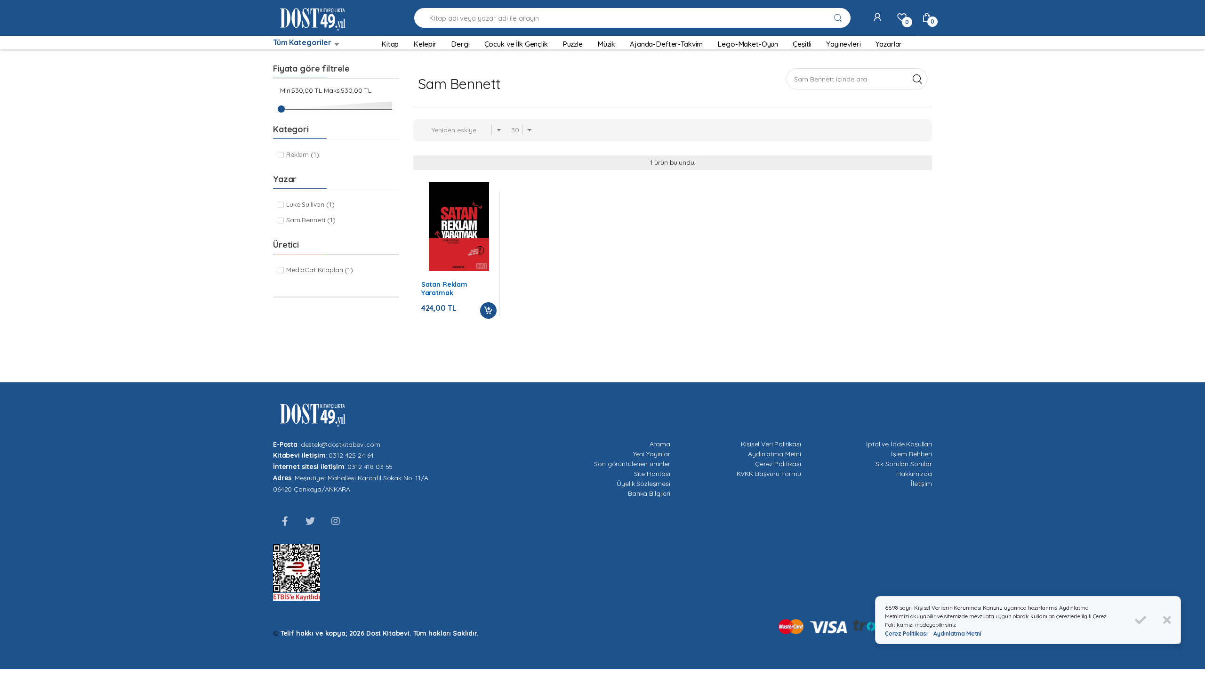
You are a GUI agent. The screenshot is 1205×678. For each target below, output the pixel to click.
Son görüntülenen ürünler (632, 464)
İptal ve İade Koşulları (899, 444)
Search (917, 79)
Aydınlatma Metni (774, 454)
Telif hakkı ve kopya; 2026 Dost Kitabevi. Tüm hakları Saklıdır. (379, 633)
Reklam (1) (302, 154)
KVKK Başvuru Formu (769, 473)
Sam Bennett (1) (311, 220)
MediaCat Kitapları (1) (319, 270)
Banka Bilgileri (649, 493)
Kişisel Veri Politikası (771, 444)
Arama (660, 444)
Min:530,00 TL (301, 90)
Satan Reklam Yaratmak (444, 288)
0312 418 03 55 (370, 466)
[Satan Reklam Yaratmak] (459, 226)
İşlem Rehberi (911, 454)
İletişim (921, 483)
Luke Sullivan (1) (310, 204)
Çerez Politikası (778, 464)
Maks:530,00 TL (347, 90)
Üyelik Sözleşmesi (643, 483)
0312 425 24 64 (351, 455)
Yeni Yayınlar (651, 454)
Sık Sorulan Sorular (904, 464)
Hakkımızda (914, 473)
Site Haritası (652, 473)
